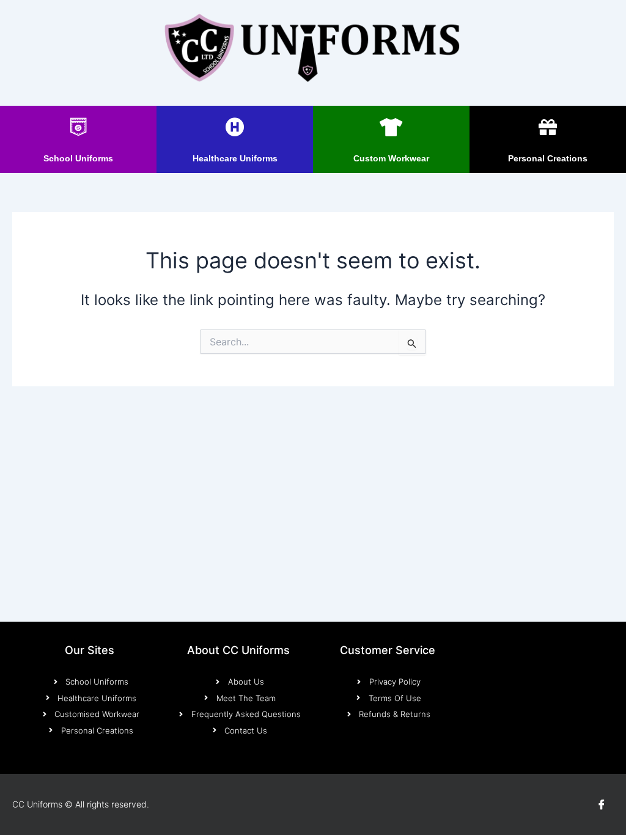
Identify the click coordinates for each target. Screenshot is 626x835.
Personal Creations (547, 158)
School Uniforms (78, 158)
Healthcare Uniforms (235, 158)
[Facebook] (601, 804)
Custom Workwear (391, 158)
